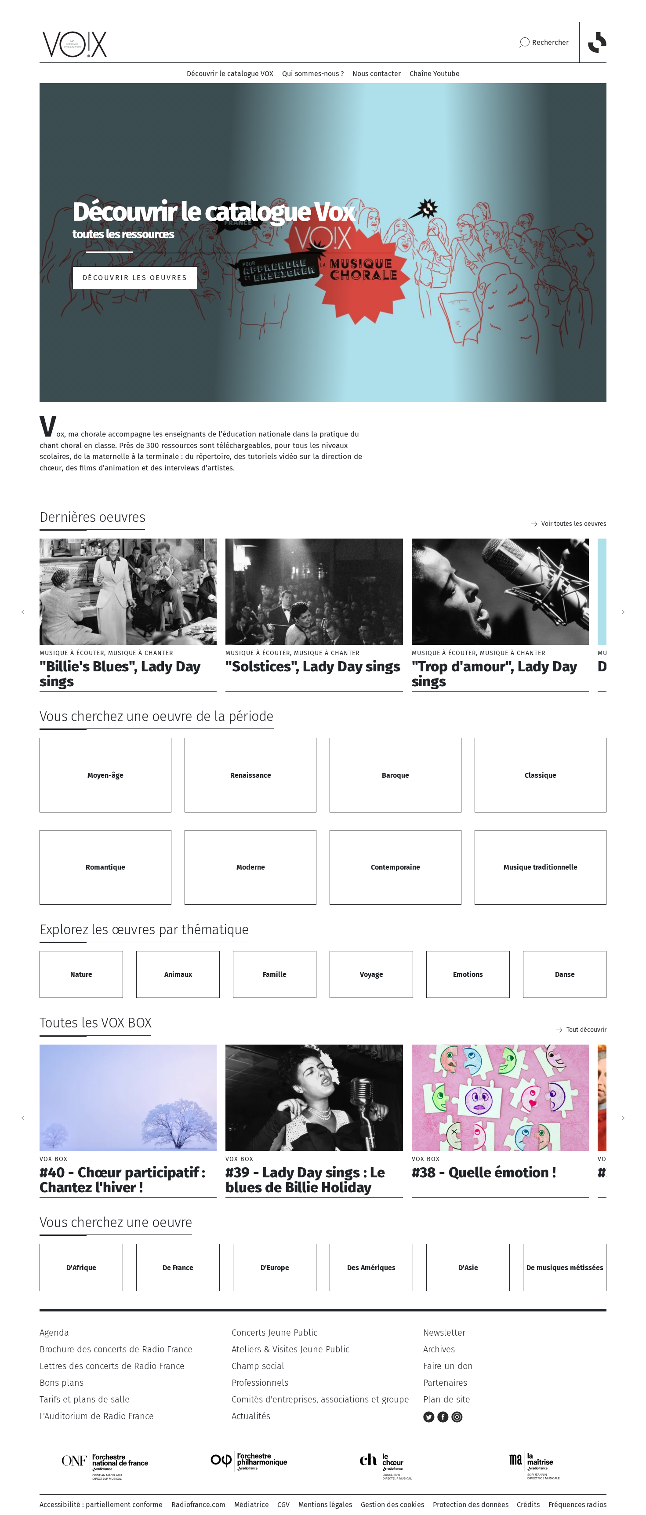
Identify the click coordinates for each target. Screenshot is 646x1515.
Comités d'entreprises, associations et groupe (320, 1399)
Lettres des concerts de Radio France (112, 1366)
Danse (565, 974)
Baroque (395, 775)
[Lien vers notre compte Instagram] (457, 1416)
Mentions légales (325, 1504)
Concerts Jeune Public (274, 1332)
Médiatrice (251, 1504)
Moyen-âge (105, 775)
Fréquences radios (577, 1504)
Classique (540, 775)
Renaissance (250, 775)
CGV (283, 1504)
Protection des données (470, 1504)
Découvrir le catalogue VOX (230, 73)
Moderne (250, 867)
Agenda (54, 1332)
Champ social (258, 1366)
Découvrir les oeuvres (135, 277)
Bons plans (61, 1382)
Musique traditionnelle (540, 867)
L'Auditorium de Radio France (97, 1416)
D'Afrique (81, 1268)
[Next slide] (623, 612)
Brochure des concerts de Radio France (116, 1349)
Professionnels (260, 1382)
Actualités (251, 1416)
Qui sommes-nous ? (313, 73)
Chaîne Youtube (435, 73)
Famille (275, 974)
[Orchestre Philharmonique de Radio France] (250, 1465)
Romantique (105, 867)
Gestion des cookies (392, 1504)
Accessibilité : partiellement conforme (101, 1504)
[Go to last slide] (23, 612)
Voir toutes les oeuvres (573, 524)
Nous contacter (376, 73)
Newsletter (444, 1332)
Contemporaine (395, 867)
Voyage (371, 974)
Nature (81, 974)
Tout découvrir (586, 1030)
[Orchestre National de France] (105, 1465)
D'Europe (275, 1268)
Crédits (528, 1504)
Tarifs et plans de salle (85, 1399)
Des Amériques (371, 1268)
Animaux (178, 974)
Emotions (468, 974)
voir (128, 615)
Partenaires (445, 1382)
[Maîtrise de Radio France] (540, 1465)
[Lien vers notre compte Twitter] (430, 1416)
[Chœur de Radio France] (395, 1465)
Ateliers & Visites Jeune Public (290, 1349)
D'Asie (468, 1268)
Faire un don (448, 1366)
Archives (439, 1349)
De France (178, 1268)
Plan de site (446, 1399)
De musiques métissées (564, 1268)
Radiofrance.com (198, 1504)
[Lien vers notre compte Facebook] (444, 1416)
